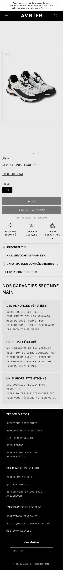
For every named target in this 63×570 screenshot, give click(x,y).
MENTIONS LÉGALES (18, 530)
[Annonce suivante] (57, 5)
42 (9, 190)
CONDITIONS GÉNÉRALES (21, 516)
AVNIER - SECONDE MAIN (36, 564)
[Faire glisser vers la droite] (38, 153)
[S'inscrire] (49, 551)
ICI (52, 393)
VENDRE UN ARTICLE (19, 477)
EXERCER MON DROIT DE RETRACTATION (21, 454)
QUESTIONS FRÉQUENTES (21, 423)
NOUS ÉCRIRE (15, 445)
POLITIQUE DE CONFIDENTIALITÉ (28, 523)
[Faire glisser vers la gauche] (24, 153)
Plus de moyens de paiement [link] (31, 217)
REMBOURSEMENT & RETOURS (24, 430)
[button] (6, 15)
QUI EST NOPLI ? (18, 484)
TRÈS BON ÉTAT (12, 174)
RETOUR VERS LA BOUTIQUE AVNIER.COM (24, 493)
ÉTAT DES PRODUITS (19, 438)
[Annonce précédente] (6, 5)
